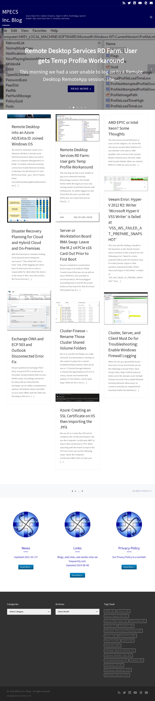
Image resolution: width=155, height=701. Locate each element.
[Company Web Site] (145, 3)
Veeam (136, 660)
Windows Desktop (117, 670)
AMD (109, 611)
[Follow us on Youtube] (140, 3)
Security (112, 645)
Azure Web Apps (116, 621)
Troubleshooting (116, 660)
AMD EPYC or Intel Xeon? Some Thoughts (123, 128)
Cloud (110, 626)
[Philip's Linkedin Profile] (134, 3)
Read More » (77, 88)
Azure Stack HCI (116, 616)
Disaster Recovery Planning (123, 631)
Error (110, 636)
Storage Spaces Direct (119, 650)
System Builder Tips (118, 655)
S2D (128, 640)
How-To (112, 640)
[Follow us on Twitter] (129, 3)
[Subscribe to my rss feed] (124, 3)
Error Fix (127, 636)
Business (138, 621)
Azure (124, 611)
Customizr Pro (25, 696)
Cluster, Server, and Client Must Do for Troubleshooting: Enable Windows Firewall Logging (124, 344)
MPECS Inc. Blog (23, 691)
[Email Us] (151, 3)
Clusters (126, 626)
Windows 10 (113, 665)
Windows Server (116, 675)
